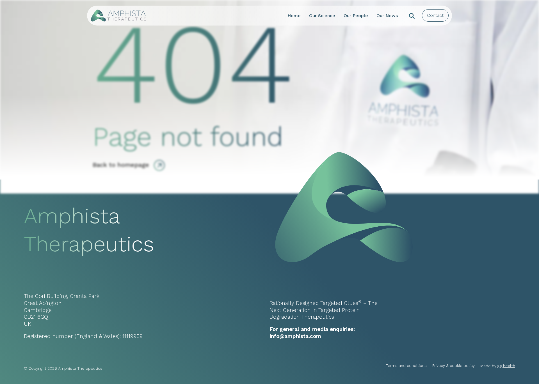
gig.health (506, 366)
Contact (435, 15)
